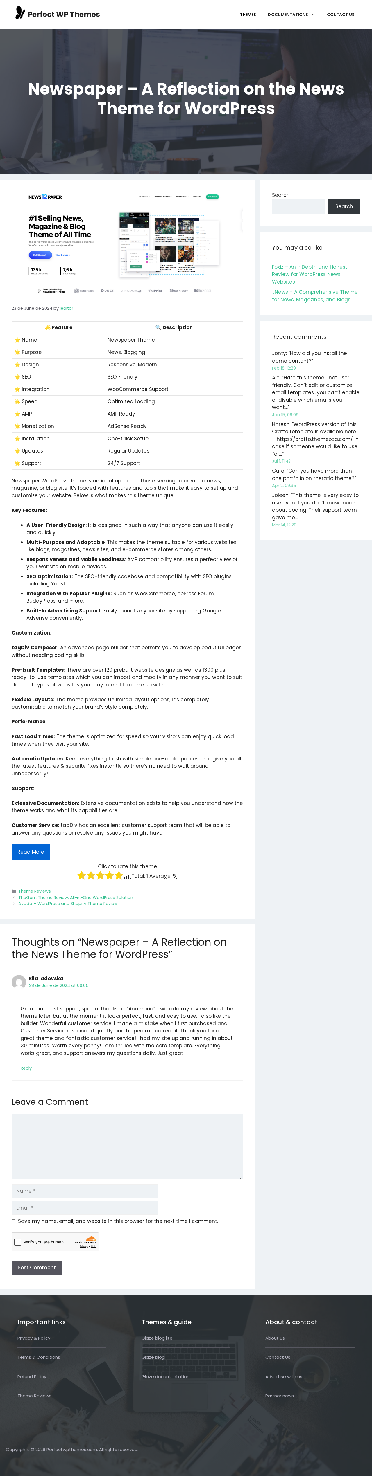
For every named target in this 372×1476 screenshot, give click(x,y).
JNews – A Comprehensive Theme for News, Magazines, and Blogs (315, 296)
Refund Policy (31, 1377)
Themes (248, 14)
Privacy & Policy (33, 1338)
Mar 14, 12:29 (284, 525)
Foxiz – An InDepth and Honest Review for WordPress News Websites (309, 274)
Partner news (279, 1396)
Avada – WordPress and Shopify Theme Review (68, 903)
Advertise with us (283, 1377)
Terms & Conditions (38, 1357)
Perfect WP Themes (64, 14)
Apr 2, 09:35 (284, 486)
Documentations (288, 14)
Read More (30, 851)
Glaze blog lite (157, 1338)
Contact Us (341, 14)
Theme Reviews (34, 891)
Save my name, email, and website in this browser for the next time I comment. (118, 1221)
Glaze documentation (165, 1377)
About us (275, 1338)
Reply (26, 1068)
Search (281, 195)
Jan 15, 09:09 (285, 415)
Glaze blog (153, 1357)
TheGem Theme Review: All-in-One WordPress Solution (75, 897)
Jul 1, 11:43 (281, 461)
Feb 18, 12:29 (284, 368)
